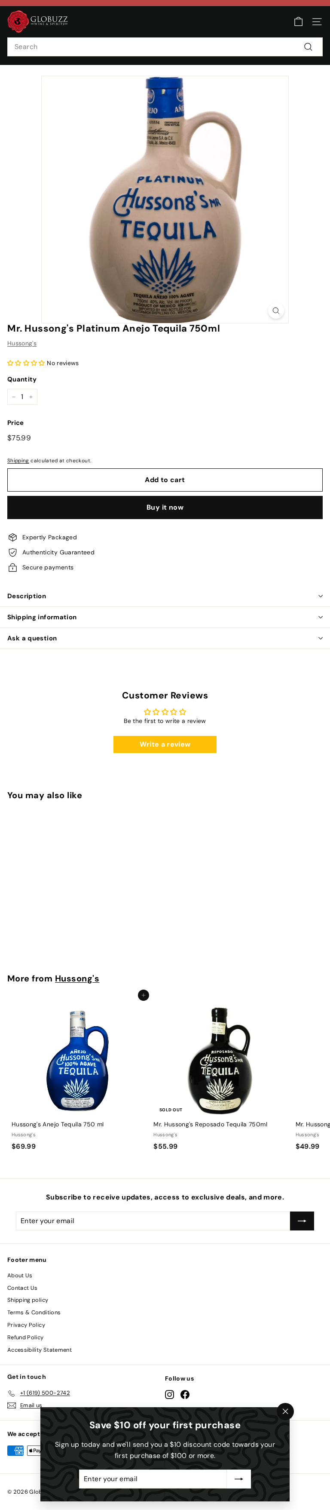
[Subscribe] (239, 1479)
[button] (26, 363)
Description (26, 596)
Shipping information (42, 617)
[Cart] (298, 21)
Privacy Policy (26, 1325)
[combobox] (165, 46)
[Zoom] (276, 311)
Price (15, 422)
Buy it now (165, 507)
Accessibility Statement (39, 1349)
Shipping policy (27, 1300)
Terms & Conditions (34, 1312)
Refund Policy (25, 1337)
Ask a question (32, 638)
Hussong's (22, 343)
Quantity (22, 379)
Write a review (165, 744)
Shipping (18, 460)
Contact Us (22, 1288)
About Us (20, 1275)
